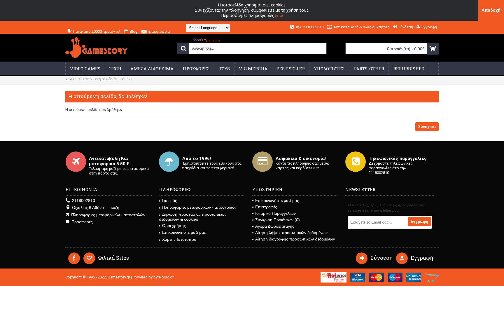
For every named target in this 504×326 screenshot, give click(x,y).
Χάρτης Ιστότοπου (179, 239)
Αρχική (70, 79)
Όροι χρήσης (174, 225)
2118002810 (83, 200)
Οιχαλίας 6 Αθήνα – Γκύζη (95, 207)
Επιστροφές (266, 207)
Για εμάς (169, 200)
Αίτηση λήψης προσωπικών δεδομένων (291, 232)
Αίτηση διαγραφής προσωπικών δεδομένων (295, 239)
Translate (212, 41)
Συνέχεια (427, 126)
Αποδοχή (491, 10)
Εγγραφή (419, 221)
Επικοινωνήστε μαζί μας (184, 232)
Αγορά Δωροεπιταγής (274, 226)
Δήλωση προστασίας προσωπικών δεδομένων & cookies (192, 217)
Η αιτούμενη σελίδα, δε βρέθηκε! (107, 79)
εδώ (279, 15)
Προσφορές (82, 221)
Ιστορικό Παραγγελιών (275, 213)
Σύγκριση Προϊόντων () (277, 219)
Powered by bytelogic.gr (153, 277)
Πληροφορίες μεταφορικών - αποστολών (108, 214)
